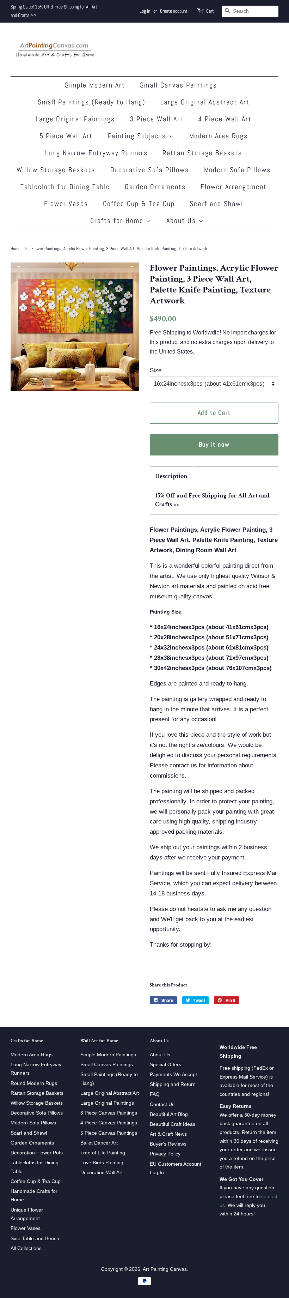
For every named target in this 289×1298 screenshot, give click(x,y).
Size (155, 370)
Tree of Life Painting (102, 1152)
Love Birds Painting (101, 1162)
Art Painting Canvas (165, 1269)
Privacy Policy (165, 1154)
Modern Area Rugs (218, 135)
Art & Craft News (168, 1134)
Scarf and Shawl (216, 203)
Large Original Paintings (75, 118)
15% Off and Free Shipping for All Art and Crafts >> (212, 499)
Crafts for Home (118, 220)
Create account (173, 11)
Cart (210, 11)
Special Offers (165, 1064)
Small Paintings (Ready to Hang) (92, 102)
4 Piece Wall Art (225, 118)
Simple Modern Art (95, 85)
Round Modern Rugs (34, 1083)
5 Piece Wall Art (66, 135)
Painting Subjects (138, 135)
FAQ (155, 1094)
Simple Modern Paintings (108, 1054)
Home (15, 249)
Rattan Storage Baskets (202, 152)
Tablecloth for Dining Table (65, 186)
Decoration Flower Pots (37, 1152)
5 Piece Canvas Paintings (108, 1133)
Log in (145, 11)
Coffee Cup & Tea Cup (139, 203)
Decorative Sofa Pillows (149, 169)
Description (171, 476)
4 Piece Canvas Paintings (108, 1122)
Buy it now (214, 444)
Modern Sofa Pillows (237, 169)
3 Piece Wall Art (156, 118)
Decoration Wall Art (101, 1172)
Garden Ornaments (155, 186)
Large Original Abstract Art (205, 102)
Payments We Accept (173, 1074)
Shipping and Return (173, 1084)
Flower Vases (66, 203)
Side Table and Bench (35, 1238)
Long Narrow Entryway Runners (96, 152)
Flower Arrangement (234, 186)
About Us (182, 220)
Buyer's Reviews (168, 1144)
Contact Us (162, 1104)
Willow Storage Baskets (56, 169)
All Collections (26, 1248)
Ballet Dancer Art (99, 1143)
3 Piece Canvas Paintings (108, 1113)
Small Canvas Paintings (178, 85)
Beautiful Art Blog (169, 1114)
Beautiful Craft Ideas (172, 1124)
